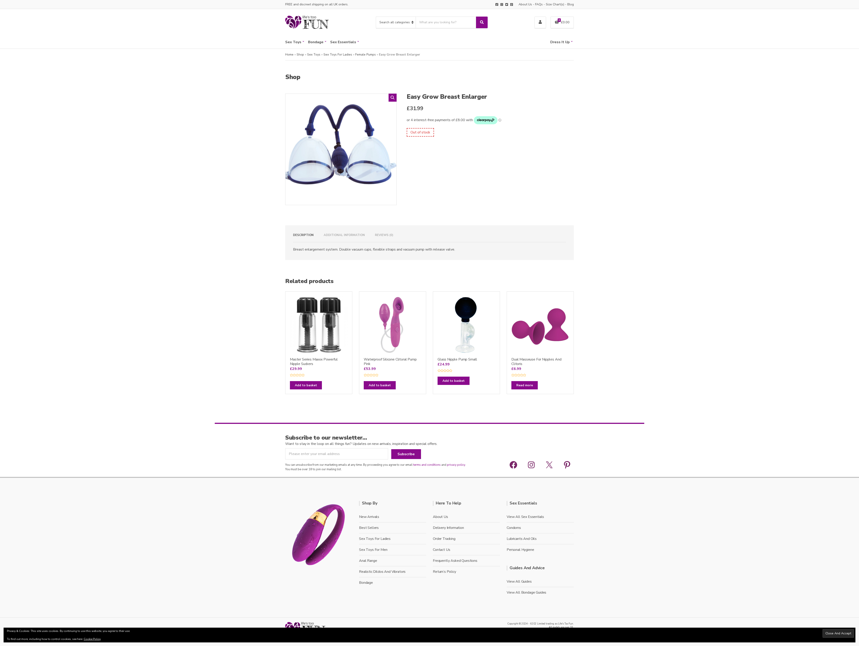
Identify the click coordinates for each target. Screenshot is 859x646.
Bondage (315, 42)
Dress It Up (560, 42)
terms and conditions (427, 465)
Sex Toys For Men (373, 549)
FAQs (539, 4)
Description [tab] (303, 235)
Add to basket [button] (306, 385)
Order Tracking (444, 538)
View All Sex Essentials (525, 516)
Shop (300, 54)
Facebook (496, 4)
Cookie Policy (92, 639)
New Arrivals (369, 516)
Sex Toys (293, 42)
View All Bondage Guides (526, 592)
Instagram (501, 4)
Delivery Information (448, 527)
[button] (393, 98)
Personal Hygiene (520, 549)
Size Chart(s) (555, 4)
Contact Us (441, 549)
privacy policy (456, 465)
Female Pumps (365, 54)
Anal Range (368, 560)
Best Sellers (369, 527)
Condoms (514, 527)
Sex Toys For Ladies (337, 54)
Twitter (506, 4)
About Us (525, 4)
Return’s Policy (444, 571)
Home (289, 54)
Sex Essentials (343, 42)
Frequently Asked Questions (455, 560)
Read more (524, 385)
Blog (570, 4)
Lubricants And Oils (522, 538)
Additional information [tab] (344, 235)
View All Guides (519, 581)
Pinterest (511, 4)
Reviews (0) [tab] (384, 235)
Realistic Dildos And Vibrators (382, 571)
